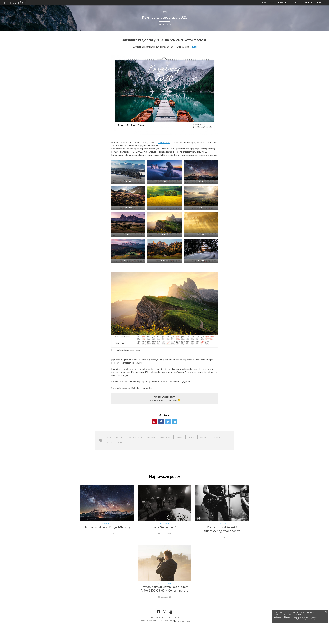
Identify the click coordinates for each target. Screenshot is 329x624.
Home (263, 3)
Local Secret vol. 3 (164, 527)
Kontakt (321, 3)
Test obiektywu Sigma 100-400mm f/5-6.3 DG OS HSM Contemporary (164, 588)
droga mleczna (135, 437)
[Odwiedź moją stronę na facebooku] (158, 612)
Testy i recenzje (164, 583)
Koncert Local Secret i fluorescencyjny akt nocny (222, 529)
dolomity (120, 437)
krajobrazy (165, 437)
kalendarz (151, 437)
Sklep (151, 617)
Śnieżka (110, 443)
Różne (164, 12)
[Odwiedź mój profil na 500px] (170, 612)
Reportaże (164, 524)
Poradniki (107, 524)
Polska (217, 437)
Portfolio (283, 3)
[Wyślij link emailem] (174, 421)
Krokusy (178, 437)
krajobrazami (164, 142)
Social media (307, 3)
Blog (272, 3)
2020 (109, 437)
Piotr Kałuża (204, 437)
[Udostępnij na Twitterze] (168, 421)
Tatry (120, 443)
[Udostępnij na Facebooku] (161, 421)
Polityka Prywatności (182, 621)
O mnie (295, 3)
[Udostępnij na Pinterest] (154, 421)
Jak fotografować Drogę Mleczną (107, 527)
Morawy (190, 437)
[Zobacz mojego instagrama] (164, 612)
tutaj (194, 46)
